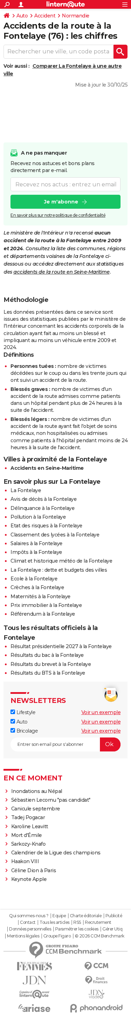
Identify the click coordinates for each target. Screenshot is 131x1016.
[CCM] (97, 966)
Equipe (59, 915)
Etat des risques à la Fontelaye (46, 525)
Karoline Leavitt (29, 826)
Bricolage (26, 731)
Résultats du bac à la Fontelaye (47, 655)
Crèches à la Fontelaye (37, 587)
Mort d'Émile (26, 835)
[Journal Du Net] (34, 980)
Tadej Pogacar (28, 817)
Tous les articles (54, 922)
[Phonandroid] (97, 1008)
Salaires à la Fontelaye (36, 543)
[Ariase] (34, 1008)
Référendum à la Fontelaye (42, 614)
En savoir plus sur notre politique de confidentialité (57, 215)
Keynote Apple (29, 879)
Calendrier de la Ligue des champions (56, 853)
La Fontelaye (25, 490)
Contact (28, 922)
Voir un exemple (101, 712)
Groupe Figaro (57, 936)
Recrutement (98, 922)
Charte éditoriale (86, 915)
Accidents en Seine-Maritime (47, 468)
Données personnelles (30, 929)
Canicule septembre (35, 809)
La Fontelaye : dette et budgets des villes (58, 570)
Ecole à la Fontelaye (33, 579)
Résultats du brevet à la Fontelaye (50, 664)
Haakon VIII (25, 861)
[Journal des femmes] (34, 966)
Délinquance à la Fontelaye (42, 508)
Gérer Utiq (112, 929)
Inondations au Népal (36, 791)
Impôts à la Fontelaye (36, 552)
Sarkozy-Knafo (28, 844)
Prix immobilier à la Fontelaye (46, 605)
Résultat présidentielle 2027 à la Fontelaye (61, 646)
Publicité (113, 915)
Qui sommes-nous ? (29, 915)
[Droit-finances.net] (97, 980)
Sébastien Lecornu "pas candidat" (50, 800)
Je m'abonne (61, 202)
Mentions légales (23, 936)
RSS (77, 922)
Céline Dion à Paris (33, 870)
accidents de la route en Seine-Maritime (61, 272)
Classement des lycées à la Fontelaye (54, 535)
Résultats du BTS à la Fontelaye (47, 673)
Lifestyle (25, 712)
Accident (44, 16)
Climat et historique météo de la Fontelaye (61, 561)
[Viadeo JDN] (97, 994)
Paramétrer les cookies (77, 929)
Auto (22, 16)
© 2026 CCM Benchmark (99, 936)
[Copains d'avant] (34, 994)
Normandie (75, 16)
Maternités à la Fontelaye (40, 596)
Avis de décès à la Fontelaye (43, 499)
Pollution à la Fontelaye (38, 517)
